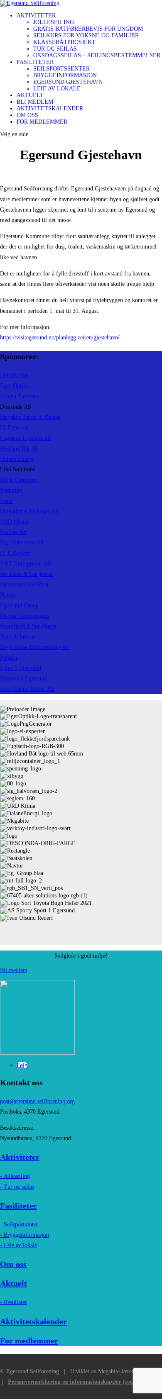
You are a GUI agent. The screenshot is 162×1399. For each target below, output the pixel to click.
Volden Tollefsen (19, 396)
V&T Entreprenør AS (25, 564)
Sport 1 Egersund (20, 668)
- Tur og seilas (17, 1187)
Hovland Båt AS (19, 449)
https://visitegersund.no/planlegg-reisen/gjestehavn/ (60, 337)
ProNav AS (13, 532)
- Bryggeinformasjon (24, 1235)
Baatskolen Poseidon (24, 584)
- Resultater (13, 1302)
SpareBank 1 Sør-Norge (28, 626)
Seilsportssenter (61, 69)
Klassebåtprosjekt (64, 42)
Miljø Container (18, 480)
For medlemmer (42, 122)
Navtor (8, 595)
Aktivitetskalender (50, 108)
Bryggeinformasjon (65, 75)
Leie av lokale (57, 88)
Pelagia (8, 658)
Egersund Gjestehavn (68, 82)
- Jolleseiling (15, 1176)
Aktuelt (30, 95)
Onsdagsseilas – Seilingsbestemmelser (96, 55)
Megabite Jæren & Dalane (30, 417)
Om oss (27, 115)
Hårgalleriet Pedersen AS (29, 511)
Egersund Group (19, 605)
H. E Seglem (15, 553)
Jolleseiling (53, 22)
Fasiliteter (35, 62)
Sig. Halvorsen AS (22, 542)
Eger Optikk (14, 386)
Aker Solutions (17, 637)
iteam (6, 501)
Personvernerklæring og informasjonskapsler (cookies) (76, 1382)
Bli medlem (35, 102)
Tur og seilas (55, 49)
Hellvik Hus (14, 375)
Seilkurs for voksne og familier (86, 35)
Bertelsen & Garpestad (26, 574)
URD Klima (14, 522)
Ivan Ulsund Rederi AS (27, 689)
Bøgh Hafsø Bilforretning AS (34, 647)
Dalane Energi (17, 459)
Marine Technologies (24, 616)
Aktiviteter (36, 15)
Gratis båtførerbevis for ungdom (88, 29)
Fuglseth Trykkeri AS (25, 438)
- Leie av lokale (18, 1245)
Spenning (11, 490)
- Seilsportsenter (19, 1224)
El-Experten (14, 427)
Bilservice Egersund (23, 678)
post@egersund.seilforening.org (37, 1101)
